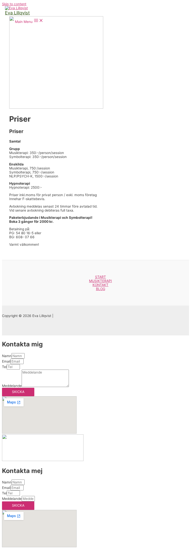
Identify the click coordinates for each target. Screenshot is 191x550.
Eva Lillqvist (17, 12)
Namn (6, 356)
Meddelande (12, 386)
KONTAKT (100, 285)
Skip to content (14, 4)
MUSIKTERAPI (100, 281)
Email (6, 361)
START (100, 277)
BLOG (100, 289)
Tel (4, 367)
